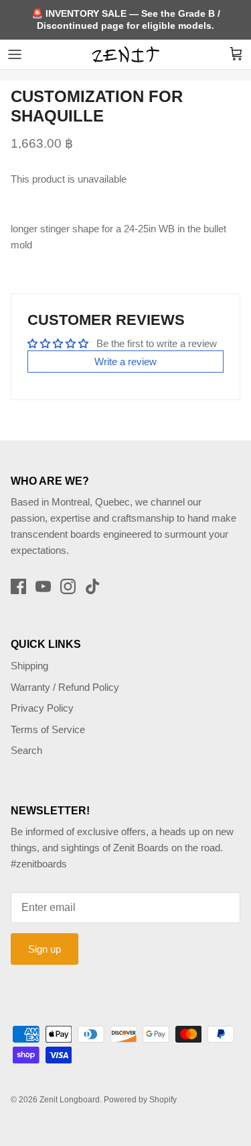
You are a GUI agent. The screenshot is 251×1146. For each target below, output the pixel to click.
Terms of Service (48, 729)
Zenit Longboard (69, 1099)
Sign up (44, 949)
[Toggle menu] (14, 54)
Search (26, 750)
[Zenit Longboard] (125, 54)
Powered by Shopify (140, 1099)
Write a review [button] (125, 361)
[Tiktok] (92, 586)
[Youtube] (43, 586)
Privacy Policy (42, 708)
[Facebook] (18, 586)
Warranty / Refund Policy (65, 687)
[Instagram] (68, 586)
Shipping (29, 665)
